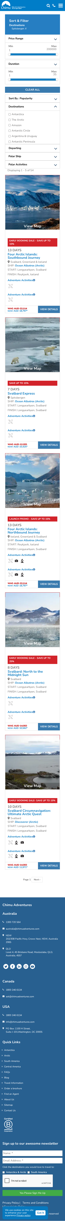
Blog (6, 1077)
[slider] (9, 54)
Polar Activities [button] (17, 164)
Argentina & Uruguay (24, 136)
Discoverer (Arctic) (26, 822)
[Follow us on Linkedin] (19, 966)
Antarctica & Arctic (16, 1172)
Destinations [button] (16, 106)
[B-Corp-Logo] (8, 1126)
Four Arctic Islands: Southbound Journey (24, 256)
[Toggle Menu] (60, 5)
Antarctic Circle (21, 130)
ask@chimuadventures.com (20, 996)
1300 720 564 (13, 922)
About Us (9, 1099)
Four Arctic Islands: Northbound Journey (24, 531)
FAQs (7, 1072)
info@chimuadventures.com (20, 1021)
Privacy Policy (11, 1203)
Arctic (7, 1055)
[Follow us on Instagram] (25, 966)
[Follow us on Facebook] (12, 966)
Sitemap (8, 1105)
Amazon (17, 125)
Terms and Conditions (35, 1203)
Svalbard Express (21, 393)
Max (54, 46)
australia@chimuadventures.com (22, 928)
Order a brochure (13, 1088)
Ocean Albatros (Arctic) (29, 265)
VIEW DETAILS (49, 309)
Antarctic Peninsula (23, 141)
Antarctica (18, 114)
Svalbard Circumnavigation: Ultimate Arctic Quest (29, 812)
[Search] (48, 5)
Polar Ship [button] (14, 156)
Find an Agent (11, 1094)
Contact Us (10, 1110)
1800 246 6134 (14, 989)
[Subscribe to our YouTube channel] (32, 966)
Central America (12, 1066)
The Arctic (18, 120)
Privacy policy (23, 1215)
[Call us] (52, 5)
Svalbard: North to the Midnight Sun (25, 673)
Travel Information (13, 1083)
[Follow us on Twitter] (5, 966)
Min (10, 46)
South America (12, 1061)
